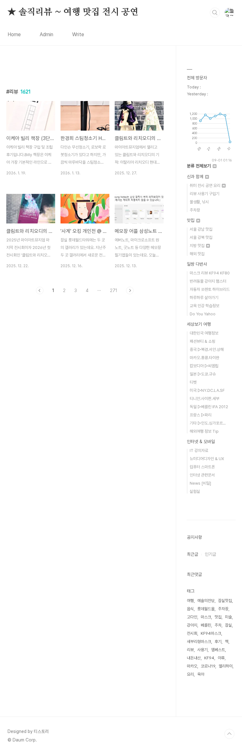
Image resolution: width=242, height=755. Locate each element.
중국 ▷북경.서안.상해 (207, 349)
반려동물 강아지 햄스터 (208, 281)
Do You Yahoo (203, 314)
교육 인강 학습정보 (204, 305)
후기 (218, 641)
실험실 (195, 491)
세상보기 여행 (199, 324)
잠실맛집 (225, 600)
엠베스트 (218, 649)
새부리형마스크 (199, 641)
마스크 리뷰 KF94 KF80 (210, 273)
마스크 (206, 617)
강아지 (192, 625)
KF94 (209, 658)
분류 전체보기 (199, 165)
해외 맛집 (197, 253)
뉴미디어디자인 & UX (207, 458)
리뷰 (190, 649)
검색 (215, 12)
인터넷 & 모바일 (201, 441)
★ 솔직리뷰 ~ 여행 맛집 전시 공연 (73, 12)
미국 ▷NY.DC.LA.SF (207, 390)
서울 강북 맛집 (201, 237)
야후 (221, 658)
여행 (190, 600)
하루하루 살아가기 (204, 297)
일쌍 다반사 (197, 264)
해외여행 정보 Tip (204, 431)
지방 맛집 (197, 245)
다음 (130, 290)
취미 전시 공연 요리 (205, 185)
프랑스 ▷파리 (200, 415)
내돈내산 (194, 658)
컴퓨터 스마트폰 (202, 467)
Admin (46, 34)
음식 (190, 608)
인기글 (210, 554)
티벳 (193, 382)
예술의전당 (206, 600)
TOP (229, 734)
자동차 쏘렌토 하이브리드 (210, 289)
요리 (190, 674)
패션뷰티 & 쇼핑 (202, 341)
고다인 (192, 617)
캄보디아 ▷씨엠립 (204, 365)
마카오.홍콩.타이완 (204, 357)
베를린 (206, 625)
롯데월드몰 (206, 608)
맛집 (191, 220)
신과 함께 (196, 176)
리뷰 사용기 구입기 (204, 193)
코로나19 (208, 666)
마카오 (192, 666)
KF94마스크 (211, 633)
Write (78, 34)
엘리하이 (226, 666)
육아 (200, 674)
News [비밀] (200, 483)
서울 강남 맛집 (201, 229)
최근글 (192, 554)
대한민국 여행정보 (204, 333)
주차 (218, 625)
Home (14, 34)
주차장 (195, 210)
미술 (228, 617)
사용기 (202, 649)
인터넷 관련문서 (202, 475)
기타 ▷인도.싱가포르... (208, 423)
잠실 (228, 625)
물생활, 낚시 (199, 202)
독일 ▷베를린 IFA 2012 (209, 406)
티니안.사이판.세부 (204, 398)
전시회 (192, 633)
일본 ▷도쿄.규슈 (203, 374)
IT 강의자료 (199, 450)
